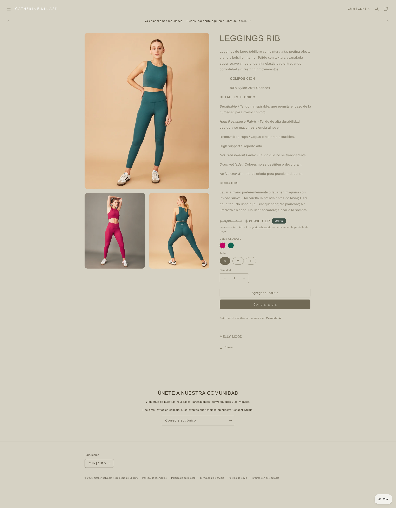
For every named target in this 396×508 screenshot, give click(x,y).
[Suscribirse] (230, 420)
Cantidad (225, 270)
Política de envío (238, 478)
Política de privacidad (183, 478)
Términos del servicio (212, 478)
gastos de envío (262, 227)
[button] (8, 8)
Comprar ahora (265, 304)
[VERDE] (231, 245)
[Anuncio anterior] (8, 21)
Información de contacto (265, 478)
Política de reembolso (154, 478)
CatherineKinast (103, 478)
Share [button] (228, 347)
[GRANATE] (222, 245)
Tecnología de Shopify (125, 478)
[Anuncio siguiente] (387, 21)
